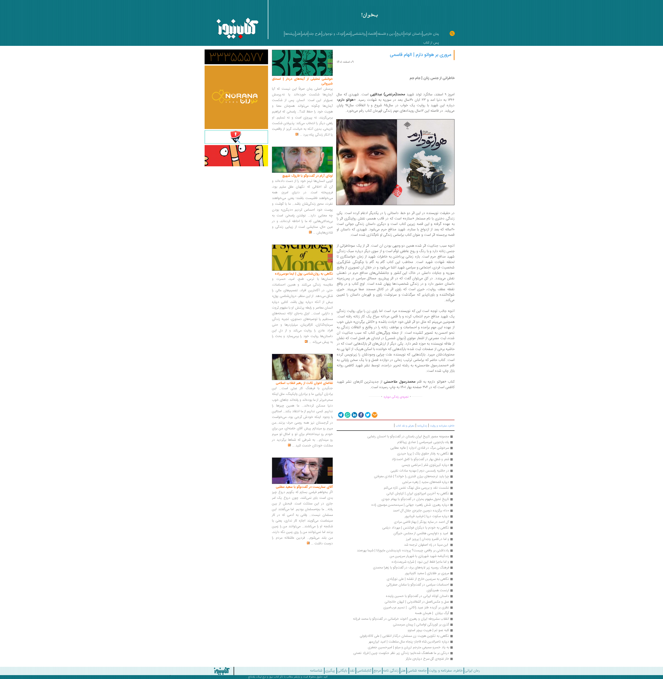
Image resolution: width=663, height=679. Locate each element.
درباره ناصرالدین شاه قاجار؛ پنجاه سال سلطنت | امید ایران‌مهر (409, 642)
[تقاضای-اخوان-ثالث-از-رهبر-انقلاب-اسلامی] (302, 367)
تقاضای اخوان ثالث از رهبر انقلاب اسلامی (304, 383)
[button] (340, 414)
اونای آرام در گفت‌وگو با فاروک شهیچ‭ (307, 176)
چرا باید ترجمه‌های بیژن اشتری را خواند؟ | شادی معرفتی (411, 476)
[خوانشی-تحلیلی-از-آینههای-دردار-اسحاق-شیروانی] (302, 63)
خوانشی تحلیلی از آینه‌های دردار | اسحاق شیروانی (302, 81)
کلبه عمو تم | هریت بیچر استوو (428, 630)
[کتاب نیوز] (188, 671)
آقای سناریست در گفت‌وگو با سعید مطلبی (304, 487)
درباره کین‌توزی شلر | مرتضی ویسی (425, 465)
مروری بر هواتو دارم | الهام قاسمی (420, 55)
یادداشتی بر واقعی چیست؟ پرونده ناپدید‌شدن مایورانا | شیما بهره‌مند (402, 550)
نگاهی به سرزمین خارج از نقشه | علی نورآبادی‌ (418, 579)
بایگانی (342, 671)
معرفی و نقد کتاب (405, 426)
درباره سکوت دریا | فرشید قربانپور (427, 516)
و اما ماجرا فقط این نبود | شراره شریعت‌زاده (420, 562)
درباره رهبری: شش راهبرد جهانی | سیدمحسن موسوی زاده (410, 505)
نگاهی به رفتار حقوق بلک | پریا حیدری (423, 453)
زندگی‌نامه (422, 426)
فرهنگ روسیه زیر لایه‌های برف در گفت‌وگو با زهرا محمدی (411, 567)
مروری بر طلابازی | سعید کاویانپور (427, 573)
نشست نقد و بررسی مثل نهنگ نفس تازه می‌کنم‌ (416, 488)
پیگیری (330, 671)
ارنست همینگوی (438, 590)
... (301, 135)
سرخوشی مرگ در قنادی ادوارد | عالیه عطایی (419, 448)
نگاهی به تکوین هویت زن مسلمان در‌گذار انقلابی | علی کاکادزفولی (404, 636)
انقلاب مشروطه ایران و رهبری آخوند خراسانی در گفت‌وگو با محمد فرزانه (401, 619)
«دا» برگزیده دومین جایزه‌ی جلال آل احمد (421, 510)
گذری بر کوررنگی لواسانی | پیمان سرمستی (421, 624)
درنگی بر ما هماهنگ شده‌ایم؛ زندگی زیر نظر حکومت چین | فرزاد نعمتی (401, 653)
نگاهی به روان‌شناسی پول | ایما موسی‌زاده (304, 274)
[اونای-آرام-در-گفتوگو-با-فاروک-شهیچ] (302, 160)
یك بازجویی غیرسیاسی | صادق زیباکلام (423, 442)
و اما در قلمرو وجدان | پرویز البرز (427, 539)
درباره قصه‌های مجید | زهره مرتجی (425, 482)
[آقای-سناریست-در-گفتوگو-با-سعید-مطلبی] (302, 471)
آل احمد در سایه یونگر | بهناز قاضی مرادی (421, 522)
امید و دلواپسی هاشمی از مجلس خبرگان (421, 533)
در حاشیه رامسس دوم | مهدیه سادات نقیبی (420, 471)
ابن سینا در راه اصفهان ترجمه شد (426, 545)
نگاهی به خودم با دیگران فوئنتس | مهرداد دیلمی (415, 528)
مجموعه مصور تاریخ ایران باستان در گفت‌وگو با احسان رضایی (408, 436)
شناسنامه (316, 671)
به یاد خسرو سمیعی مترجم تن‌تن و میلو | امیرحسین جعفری (408, 647)
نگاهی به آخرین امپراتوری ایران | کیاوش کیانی (417, 493)
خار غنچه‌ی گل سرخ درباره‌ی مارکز (427, 659)
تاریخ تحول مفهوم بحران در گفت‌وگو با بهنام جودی (415, 499)
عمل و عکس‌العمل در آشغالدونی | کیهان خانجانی (417, 602)
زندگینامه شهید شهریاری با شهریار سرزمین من (419, 556)
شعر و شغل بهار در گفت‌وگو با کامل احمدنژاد (420, 459)
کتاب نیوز (274, 677)
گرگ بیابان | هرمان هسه (432, 613)
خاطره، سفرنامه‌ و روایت (442, 426)
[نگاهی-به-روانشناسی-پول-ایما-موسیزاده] (302, 258)
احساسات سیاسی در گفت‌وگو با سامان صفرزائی (417, 585)
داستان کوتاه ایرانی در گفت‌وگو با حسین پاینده (417, 596)
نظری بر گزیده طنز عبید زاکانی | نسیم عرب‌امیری (416, 607)
